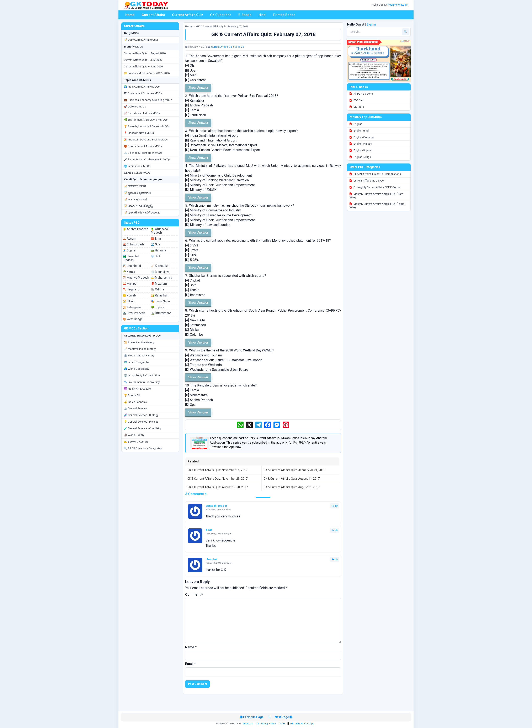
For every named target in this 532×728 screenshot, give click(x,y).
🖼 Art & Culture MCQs (137, 172)
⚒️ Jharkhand (132, 265)
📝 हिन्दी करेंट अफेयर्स (135, 186)
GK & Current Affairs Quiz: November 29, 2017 (217, 478)
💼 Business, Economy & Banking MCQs (148, 99)
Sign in (371, 24)
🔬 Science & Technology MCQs (143, 152)
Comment (194, 594)
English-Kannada (363, 137)
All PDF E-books (363, 93)
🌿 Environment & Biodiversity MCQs (145, 119)
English (357, 124)
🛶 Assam (129, 238)
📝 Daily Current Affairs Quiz (141, 39)
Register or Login (398, 4)
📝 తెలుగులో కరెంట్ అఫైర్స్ (138, 205)
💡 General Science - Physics (141, 421)
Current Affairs (153, 15)
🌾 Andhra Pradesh (135, 229)
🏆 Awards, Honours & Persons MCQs (147, 126)
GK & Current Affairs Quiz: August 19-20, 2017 (217, 487)
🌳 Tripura (157, 307)
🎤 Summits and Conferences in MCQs (147, 159)
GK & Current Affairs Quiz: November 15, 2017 (217, 470)
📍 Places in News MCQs (139, 132)
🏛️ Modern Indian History (139, 355)
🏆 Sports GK (132, 395)
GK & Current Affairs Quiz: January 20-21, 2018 (294, 470)
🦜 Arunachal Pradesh (160, 230)
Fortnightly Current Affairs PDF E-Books (376, 187)
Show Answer (198, 88)
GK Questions (220, 15)
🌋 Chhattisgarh (133, 244)
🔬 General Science (135, 408)
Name (191, 647)
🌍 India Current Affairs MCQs (142, 86)
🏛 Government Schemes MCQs (143, 93)
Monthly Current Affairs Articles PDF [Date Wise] (376, 195)
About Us (248, 723)
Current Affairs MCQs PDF (368, 180)
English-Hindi (361, 130)
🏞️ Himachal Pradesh (131, 258)
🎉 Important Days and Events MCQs (146, 139)
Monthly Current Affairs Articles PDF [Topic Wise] (377, 205)
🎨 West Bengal (133, 319)
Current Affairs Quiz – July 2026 (143, 59)
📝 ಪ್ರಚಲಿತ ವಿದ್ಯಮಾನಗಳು (137, 192)
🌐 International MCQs (137, 166)
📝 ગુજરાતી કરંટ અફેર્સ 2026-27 (142, 212)
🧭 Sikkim (129, 301)
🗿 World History (134, 435)
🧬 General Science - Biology (141, 415)
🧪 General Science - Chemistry (142, 428)
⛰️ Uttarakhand (161, 313)
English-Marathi (362, 143)
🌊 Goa (155, 244)
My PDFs (358, 107)
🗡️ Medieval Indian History (140, 348)
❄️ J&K (155, 256)
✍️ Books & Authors (136, 441)
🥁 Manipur (130, 283)
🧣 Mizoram (159, 283)
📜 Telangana (132, 307)
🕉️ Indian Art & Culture (137, 388)
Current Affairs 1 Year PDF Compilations (377, 174)
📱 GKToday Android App (301, 723)
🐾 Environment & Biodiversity (142, 382)
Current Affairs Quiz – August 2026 (145, 53)
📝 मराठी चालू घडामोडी (135, 199)
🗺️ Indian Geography (136, 362)
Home (130, 15)
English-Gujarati (362, 150)
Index (282, 723)
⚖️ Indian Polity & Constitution (142, 375)
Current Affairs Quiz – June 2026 (143, 66)
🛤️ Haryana (158, 250)
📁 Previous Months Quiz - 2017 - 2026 (147, 73)
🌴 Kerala (129, 271)
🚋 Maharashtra (161, 277)
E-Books (244, 15)
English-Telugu (362, 157)
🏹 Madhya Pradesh (136, 277)
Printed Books (284, 15)
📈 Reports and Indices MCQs (142, 113)
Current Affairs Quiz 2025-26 (227, 46)
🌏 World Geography (136, 368)
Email (190, 664)
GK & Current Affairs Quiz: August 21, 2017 (292, 487)
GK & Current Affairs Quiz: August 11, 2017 (292, 478)
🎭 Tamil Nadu (160, 301)
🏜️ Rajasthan (159, 295)
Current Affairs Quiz (187, 15)
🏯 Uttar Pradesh (134, 313)
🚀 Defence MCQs (135, 106)
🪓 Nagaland (131, 289)
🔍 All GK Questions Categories (143, 448)
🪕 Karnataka (160, 265)
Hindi (262, 15)
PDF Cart (358, 100)
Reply (335, 506)
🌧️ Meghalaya (160, 271)
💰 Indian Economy (135, 402)
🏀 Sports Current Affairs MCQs (143, 146)
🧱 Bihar (156, 238)
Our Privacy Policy (266, 723)
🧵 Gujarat (129, 250)
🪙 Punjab (129, 295)
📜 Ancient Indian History (139, 342)
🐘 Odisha (157, 289)
